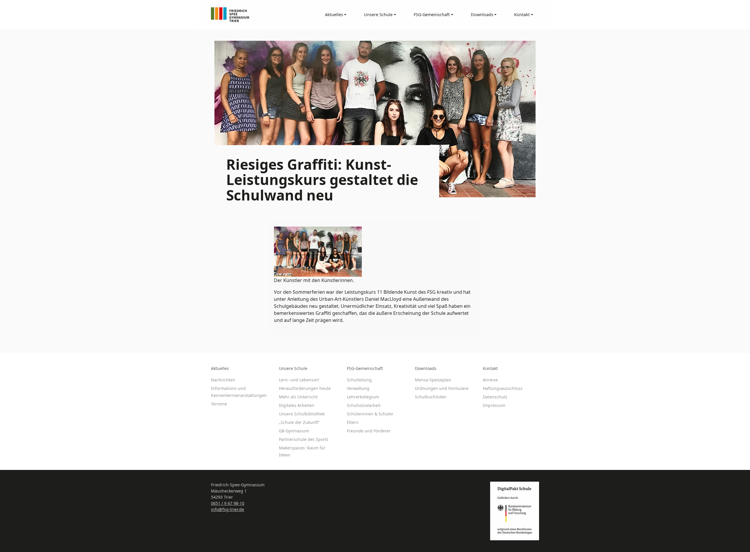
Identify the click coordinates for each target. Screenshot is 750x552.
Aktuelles (220, 368)
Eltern (353, 422)
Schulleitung (359, 380)
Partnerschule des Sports (303, 439)
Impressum (494, 405)
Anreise (490, 380)
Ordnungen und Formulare (441, 388)
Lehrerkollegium (363, 397)
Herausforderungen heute (305, 388)
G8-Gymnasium (294, 431)
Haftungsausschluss (503, 388)
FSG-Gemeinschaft (365, 368)
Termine (219, 404)
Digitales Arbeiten (296, 405)
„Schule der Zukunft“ (299, 422)
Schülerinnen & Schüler (370, 414)
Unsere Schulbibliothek (302, 414)
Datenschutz (495, 397)
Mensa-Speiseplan (433, 380)
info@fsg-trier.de (227, 509)
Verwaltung (358, 388)
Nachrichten (223, 380)
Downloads (426, 368)
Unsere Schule (293, 368)
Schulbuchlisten (430, 397)
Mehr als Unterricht (298, 397)
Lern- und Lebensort (299, 380)
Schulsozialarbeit (364, 405)
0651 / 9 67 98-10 (227, 503)
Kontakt (490, 368)
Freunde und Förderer (369, 431)
